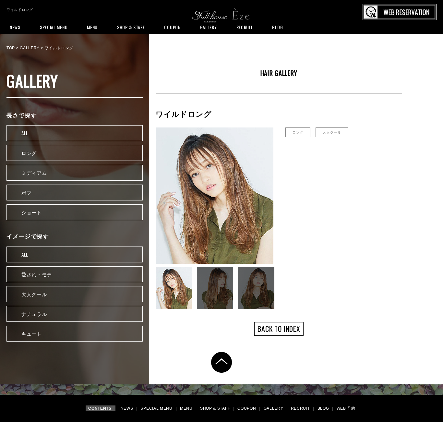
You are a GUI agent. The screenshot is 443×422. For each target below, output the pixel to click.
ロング (29, 152)
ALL (24, 133)
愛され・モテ (36, 274)
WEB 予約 (346, 408)
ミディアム (34, 172)
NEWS (128, 408)
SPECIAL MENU (157, 408)
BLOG (323, 408)
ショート (31, 212)
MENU (187, 408)
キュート (31, 333)
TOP (10, 48)
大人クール (34, 293)
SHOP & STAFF (215, 408)
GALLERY (30, 48)
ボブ (26, 192)
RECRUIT (301, 408)
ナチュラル (34, 313)
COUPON (247, 408)
